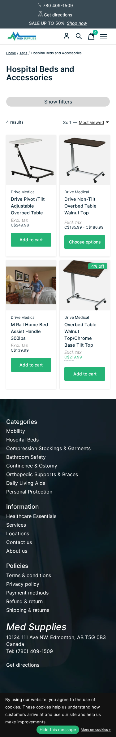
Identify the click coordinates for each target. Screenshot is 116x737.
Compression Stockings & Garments (48, 448)
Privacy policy (22, 584)
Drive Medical (23, 192)
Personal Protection (29, 492)
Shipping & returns (27, 610)
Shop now (77, 23)
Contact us (19, 542)
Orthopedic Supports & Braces (42, 474)
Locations (17, 533)
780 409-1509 (57, 5)
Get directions (57, 14)
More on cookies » (96, 729)
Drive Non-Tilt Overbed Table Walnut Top (80, 206)
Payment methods (27, 593)
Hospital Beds (22, 439)
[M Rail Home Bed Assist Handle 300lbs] (31, 285)
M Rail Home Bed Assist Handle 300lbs (29, 331)
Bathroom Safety (26, 457)
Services (16, 525)
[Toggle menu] (103, 36)
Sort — (70, 122)
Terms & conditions (28, 575)
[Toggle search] (79, 36)
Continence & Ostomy (31, 466)
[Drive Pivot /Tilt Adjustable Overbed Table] (31, 160)
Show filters (58, 102)
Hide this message (58, 729)
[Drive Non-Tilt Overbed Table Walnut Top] (85, 160)
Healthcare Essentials (31, 516)
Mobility (15, 431)
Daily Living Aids (25, 483)
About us (16, 551)
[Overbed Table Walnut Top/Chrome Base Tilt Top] (85, 285)
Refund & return (24, 601)
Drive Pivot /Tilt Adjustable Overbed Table (28, 206)
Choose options (85, 241)
